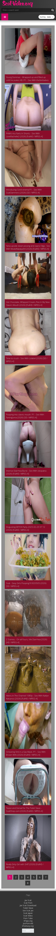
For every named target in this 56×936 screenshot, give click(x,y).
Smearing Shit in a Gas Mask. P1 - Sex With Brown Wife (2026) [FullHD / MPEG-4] (26, 753)
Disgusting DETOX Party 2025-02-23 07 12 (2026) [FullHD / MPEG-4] (25, 528)
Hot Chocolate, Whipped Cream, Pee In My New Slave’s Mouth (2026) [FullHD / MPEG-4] (28, 303)
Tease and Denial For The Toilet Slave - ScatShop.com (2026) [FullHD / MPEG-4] (24, 809)
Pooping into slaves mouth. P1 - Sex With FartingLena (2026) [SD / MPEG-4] (25, 416)
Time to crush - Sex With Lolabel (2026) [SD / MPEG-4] (26, 360)
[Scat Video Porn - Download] (17, 4)
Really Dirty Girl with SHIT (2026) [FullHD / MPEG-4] (24, 866)
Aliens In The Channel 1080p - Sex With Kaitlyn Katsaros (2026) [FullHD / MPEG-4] (27, 697)
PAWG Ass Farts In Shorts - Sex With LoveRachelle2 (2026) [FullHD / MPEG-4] (24, 135)
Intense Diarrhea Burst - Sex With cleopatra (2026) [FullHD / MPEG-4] (26, 472)
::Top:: (28, 895)
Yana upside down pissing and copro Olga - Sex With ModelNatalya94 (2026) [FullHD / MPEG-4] (28, 247)
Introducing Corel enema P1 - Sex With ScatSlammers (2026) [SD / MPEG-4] (24, 191)
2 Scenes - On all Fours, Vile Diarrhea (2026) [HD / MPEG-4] (26, 641)
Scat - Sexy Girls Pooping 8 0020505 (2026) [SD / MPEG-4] (26, 584)
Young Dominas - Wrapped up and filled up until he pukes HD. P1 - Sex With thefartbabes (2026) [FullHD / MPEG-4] (27, 79)
